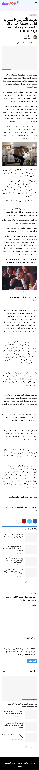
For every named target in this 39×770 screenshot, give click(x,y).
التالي (26, 582)
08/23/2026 (18, 739)
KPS (30, 36)
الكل (3, 671)
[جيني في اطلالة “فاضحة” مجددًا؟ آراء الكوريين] (31, 737)
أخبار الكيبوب (33, 15)
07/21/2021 (28, 39)
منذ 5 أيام (19, 576)
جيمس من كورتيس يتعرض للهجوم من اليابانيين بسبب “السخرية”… (14, 560)
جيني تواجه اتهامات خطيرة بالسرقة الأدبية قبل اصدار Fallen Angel (12, 571)
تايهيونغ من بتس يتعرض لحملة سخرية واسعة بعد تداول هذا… (13, 712)
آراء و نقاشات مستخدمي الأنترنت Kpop (29, 699)
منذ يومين (19, 539)
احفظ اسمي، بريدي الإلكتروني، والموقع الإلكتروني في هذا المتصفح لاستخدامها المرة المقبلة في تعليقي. (19, 651)
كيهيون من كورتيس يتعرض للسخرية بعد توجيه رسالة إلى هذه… (13, 725)
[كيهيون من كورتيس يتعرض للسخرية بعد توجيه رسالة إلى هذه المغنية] (31, 726)
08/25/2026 (18, 730)
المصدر (34, 515)
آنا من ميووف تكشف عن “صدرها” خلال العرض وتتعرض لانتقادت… (13, 548)
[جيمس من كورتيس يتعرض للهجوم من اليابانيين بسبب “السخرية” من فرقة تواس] (31, 561)
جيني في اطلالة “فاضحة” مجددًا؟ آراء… (12, 735)
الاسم (34, 626)
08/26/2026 (18, 716)
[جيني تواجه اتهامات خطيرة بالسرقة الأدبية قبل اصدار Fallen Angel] (31, 572)
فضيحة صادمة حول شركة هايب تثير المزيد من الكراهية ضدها (12, 535)
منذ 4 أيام (19, 553)
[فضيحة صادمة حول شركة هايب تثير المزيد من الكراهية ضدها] (31, 537)
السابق (33, 582)
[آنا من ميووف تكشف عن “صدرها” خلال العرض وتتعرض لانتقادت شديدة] (31, 549)
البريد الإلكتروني (30, 637)
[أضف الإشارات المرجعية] (15, 42)
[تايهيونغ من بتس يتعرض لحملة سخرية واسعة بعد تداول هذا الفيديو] (31, 714)
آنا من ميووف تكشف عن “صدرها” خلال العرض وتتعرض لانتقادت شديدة (22, 705)
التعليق (34, 605)
